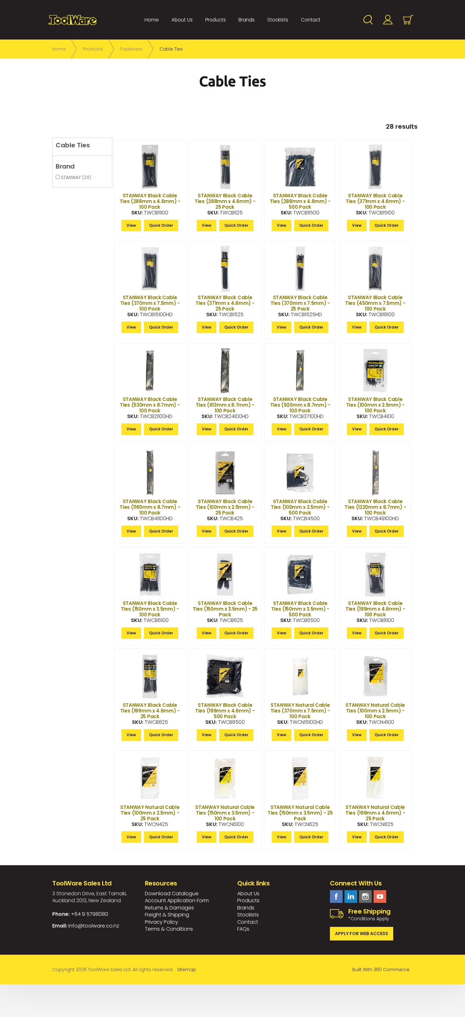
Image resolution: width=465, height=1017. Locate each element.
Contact (310, 19)
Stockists (277, 19)
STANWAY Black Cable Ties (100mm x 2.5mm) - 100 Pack (375, 405)
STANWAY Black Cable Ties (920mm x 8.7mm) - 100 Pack (300, 405)
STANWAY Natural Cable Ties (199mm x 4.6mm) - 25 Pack (375, 813)
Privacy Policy (161, 922)
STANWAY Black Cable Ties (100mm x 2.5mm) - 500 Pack (300, 507)
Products (215, 19)
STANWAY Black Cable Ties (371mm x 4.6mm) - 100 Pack (375, 201)
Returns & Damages (169, 907)
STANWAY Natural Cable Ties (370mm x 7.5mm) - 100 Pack (300, 711)
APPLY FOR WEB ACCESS (361, 933)
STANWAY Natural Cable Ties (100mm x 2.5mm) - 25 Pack (150, 813)
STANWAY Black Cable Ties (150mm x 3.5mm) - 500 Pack (300, 609)
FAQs (243, 929)
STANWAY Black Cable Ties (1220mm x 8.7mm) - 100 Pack (375, 507)
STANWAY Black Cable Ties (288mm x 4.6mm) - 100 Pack (150, 201)
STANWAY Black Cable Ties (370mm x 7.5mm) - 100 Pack (150, 303)
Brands (247, 19)
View (131, 225)
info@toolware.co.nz (93, 925)
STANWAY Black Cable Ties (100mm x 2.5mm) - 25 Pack (225, 507)
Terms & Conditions (169, 929)
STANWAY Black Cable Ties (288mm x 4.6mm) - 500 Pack (300, 201)
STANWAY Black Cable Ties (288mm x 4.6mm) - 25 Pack (225, 201)
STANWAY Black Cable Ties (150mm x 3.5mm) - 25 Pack (225, 609)
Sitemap (186, 969)
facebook (336, 896)
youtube (380, 896)
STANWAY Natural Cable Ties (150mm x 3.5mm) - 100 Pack (225, 813)
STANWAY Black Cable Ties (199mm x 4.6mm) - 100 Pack (375, 609)
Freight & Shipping (167, 914)
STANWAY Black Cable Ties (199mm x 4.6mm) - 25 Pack (150, 711)
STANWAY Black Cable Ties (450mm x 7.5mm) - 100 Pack (375, 303)
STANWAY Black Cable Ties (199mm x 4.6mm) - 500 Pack (225, 711)
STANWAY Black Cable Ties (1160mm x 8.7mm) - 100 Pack (150, 507)
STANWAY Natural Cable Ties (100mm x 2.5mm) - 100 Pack (375, 711)
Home (152, 19)
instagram (365, 896)
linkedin (350, 896)
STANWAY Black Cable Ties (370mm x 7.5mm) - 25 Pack (300, 303)
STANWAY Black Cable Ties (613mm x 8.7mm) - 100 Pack (225, 405)
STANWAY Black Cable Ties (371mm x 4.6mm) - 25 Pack (224, 303)
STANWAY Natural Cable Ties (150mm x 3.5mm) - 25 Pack (300, 813)
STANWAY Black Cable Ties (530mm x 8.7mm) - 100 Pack (150, 405)
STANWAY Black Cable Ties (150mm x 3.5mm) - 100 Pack (150, 609)
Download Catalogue (172, 893)
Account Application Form (177, 900)
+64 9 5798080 (89, 914)
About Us (182, 19)
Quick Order (161, 225)
